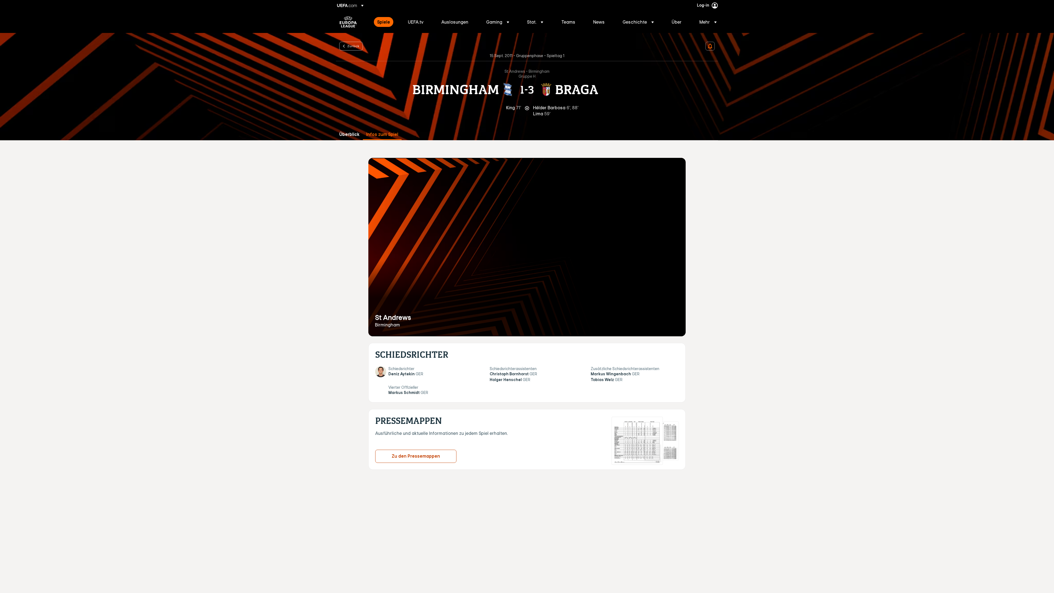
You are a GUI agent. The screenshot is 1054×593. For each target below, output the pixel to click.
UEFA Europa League (348, 21)
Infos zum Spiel (382, 134)
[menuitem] (386, 22)
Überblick (349, 134)
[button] (498, 22)
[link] (384, 22)
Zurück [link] (353, 46)
